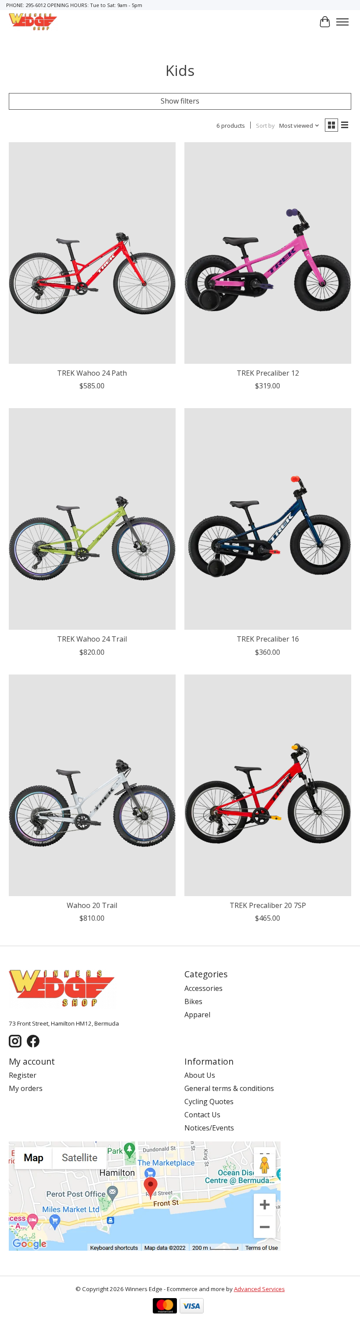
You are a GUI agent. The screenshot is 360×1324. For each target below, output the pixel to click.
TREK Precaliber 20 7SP (268, 905)
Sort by (265, 125)
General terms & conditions (229, 1088)
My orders (26, 1088)
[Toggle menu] (342, 22)
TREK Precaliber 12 (268, 373)
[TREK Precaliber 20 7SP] (267, 785)
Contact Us (202, 1114)
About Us (199, 1075)
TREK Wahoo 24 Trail (92, 639)
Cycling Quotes (209, 1101)
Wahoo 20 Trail (92, 905)
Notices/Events (209, 1128)
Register (22, 1075)
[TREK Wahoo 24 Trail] (92, 519)
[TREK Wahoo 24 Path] (92, 253)
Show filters (180, 101)
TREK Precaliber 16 (268, 639)
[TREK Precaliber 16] (267, 519)
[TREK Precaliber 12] (267, 253)
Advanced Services (259, 1289)
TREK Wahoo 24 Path (92, 373)
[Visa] (192, 1306)
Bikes (193, 1001)
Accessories (203, 988)
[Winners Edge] (33, 22)
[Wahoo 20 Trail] (92, 785)
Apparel (197, 1014)
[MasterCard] (165, 1306)
